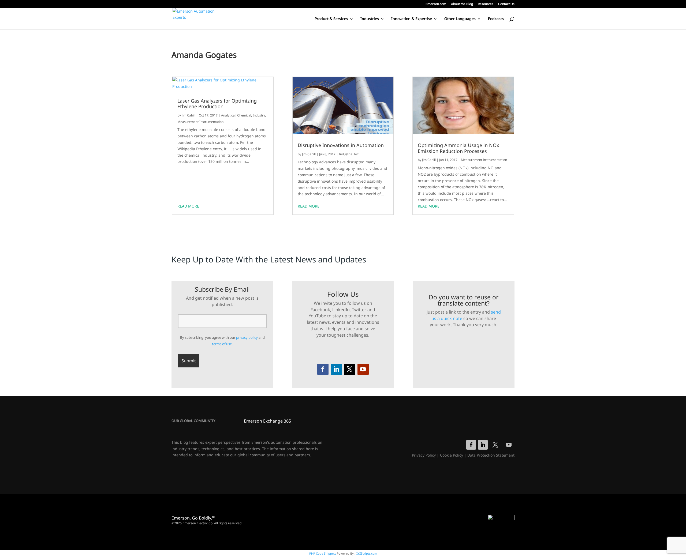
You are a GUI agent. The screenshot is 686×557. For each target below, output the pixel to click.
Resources (485, 4)
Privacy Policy (424, 455)
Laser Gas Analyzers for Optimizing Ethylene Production (217, 104)
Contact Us (506, 4)
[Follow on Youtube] (363, 369)
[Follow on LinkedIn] (336, 369)
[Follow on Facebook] (323, 369)
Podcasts (496, 19)
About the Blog (462, 4)
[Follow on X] (349, 369)
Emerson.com (436, 4)
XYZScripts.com (366, 553)
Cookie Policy (451, 455)
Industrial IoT (349, 154)
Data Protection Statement (490, 455)
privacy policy (247, 337)
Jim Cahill (188, 115)
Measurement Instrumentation (200, 121)
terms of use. (222, 343)
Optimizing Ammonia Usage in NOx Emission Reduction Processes (458, 148)
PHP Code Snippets (322, 553)
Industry (259, 115)
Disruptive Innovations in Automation (341, 145)
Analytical (228, 115)
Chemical (244, 115)
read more (188, 206)
